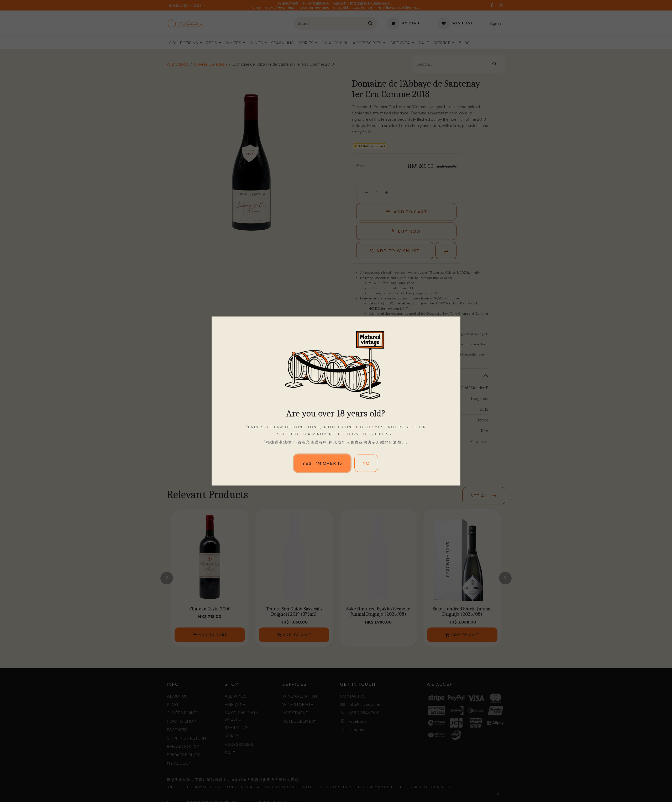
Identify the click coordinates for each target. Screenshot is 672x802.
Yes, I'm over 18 (322, 463)
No (366, 463)
